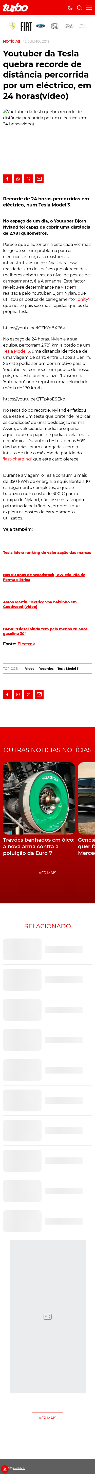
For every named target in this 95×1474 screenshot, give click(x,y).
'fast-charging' (17, 459)
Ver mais (47, 873)
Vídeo (29, 669)
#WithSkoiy (19, 1468)
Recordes (46, 669)
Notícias (11, 41)
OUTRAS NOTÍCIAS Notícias (48, 750)
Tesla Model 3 (16, 351)
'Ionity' (82, 299)
